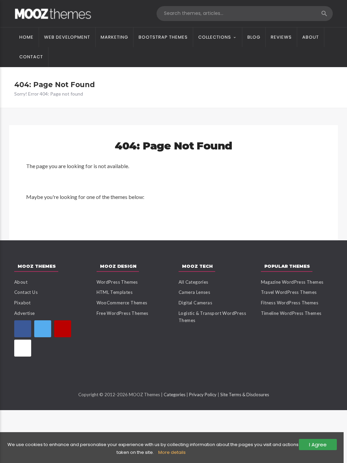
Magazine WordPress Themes (292, 282)
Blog (253, 37)
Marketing (114, 37)
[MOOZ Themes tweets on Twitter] (42, 328)
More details (172, 452)
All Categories (193, 282)
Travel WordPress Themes (289, 292)
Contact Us (26, 292)
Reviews (281, 37)
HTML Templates (115, 292)
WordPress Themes (117, 282)
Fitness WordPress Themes (290, 302)
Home (26, 37)
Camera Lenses (194, 292)
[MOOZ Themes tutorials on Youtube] (62, 328)
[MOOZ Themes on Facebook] (22, 328)
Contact (31, 57)
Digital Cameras (195, 302)
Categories (174, 394)
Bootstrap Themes (163, 37)
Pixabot (22, 302)
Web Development (67, 37)
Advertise (24, 313)
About (310, 37)
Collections (214, 37)
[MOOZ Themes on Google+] (22, 348)
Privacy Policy (203, 394)
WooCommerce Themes (122, 302)
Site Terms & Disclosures (244, 394)
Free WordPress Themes (122, 313)
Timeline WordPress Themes (291, 313)
